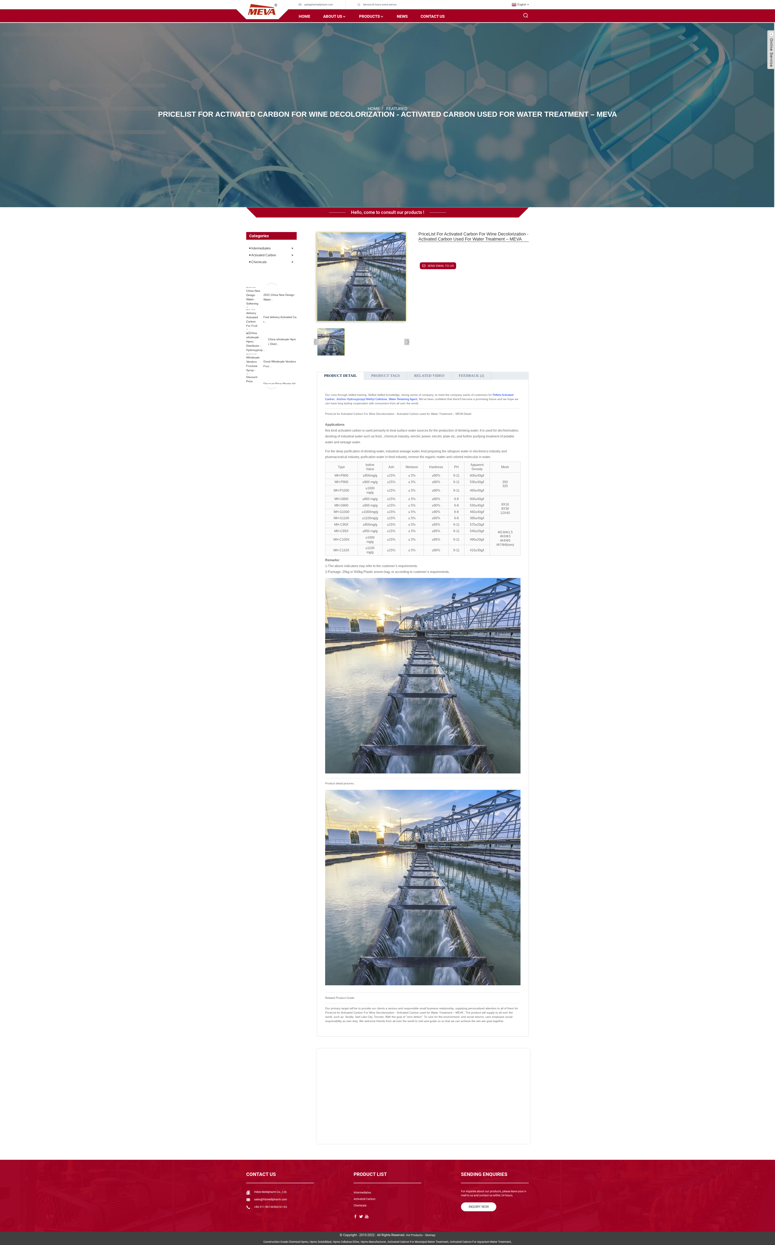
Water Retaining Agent (403, 399)
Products (369, 16)
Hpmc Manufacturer (373, 1241)
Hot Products (414, 1235)
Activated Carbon (263, 255)
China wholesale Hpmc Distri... (282, 341)
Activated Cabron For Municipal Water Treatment (418, 1241)
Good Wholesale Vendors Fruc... (279, 364)
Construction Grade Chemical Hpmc (285, 1241)
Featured (396, 108)
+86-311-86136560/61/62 (270, 1206)
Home (304, 16)
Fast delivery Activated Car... (279, 319)
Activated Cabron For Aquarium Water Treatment (480, 1241)
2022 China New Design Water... (278, 297)
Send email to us (440, 265)
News (402, 16)
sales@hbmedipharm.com (318, 4)
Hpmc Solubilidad (320, 1241)
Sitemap (430, 1235)
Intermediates (261, 248)
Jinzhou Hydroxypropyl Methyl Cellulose (361, 399)
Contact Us (433, 16)
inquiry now (479, 1207)
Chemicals (259, 262)
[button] (271, 283)
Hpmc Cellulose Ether (346, 1241)
